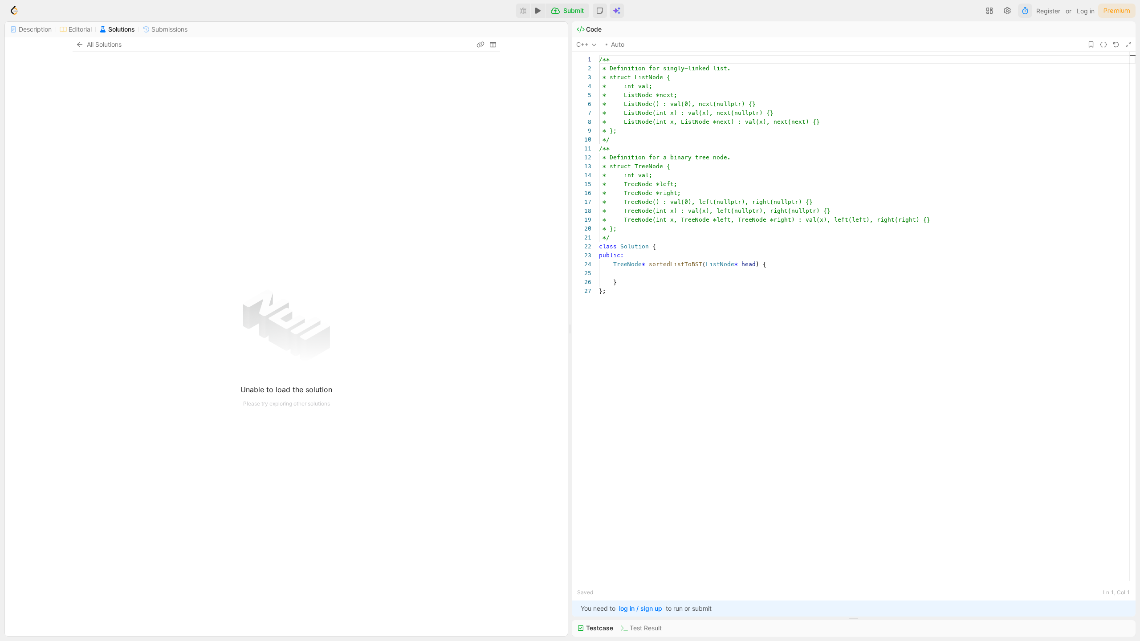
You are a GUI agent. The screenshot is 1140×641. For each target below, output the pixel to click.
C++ (582, 44)
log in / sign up (640, 608)
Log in (1086, 11)
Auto (617, 44)
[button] (600, 11)
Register (1048, 11)
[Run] (538, 11)
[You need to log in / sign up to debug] (523, 11)
